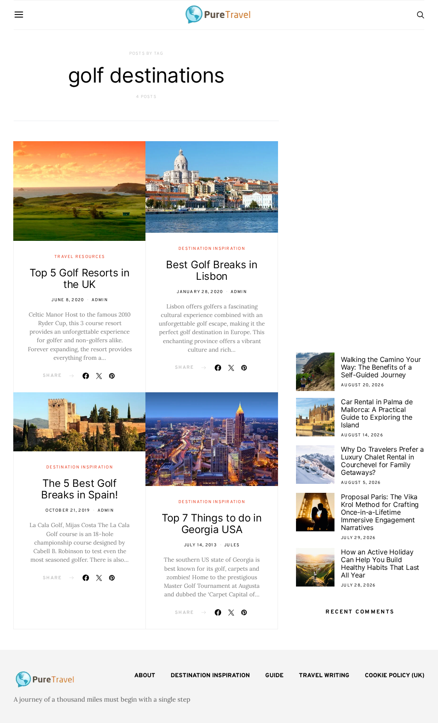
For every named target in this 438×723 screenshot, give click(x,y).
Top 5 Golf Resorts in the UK (80, 278)
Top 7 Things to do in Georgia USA (212, 524)
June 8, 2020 (67, 300)
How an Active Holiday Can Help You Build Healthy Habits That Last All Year (380, 563)
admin (100, 300)
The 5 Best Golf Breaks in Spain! (79, 489)
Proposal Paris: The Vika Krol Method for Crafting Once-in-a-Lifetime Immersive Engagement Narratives (380, 512)
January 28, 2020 (200, 292)
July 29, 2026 (358, 538)
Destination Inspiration (211, 249)
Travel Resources (79, 257)
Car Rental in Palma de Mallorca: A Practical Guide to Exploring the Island (377, 413)
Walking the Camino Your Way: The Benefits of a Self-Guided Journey (380, 367)
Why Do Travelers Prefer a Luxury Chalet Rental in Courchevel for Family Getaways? (382, 461)
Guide (274, 675)
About (144, 675)
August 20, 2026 (362, 385)
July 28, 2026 (358, 585)
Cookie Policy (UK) (394, 675)
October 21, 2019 (67, 510)
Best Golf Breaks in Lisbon (211, 270)
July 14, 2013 (200, 545)
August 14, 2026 (362, 435)
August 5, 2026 (361, 483)
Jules (232, 545)
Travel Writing (324, 675)
